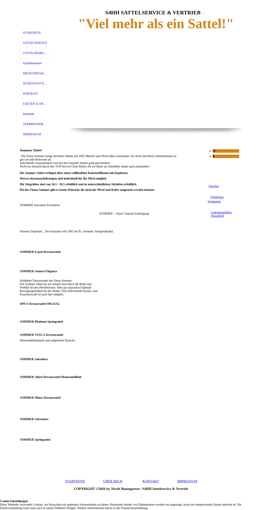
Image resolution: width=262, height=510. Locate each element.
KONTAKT (151, 481)
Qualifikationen (32, 63)
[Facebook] (213, 156)
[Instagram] (214, 151)
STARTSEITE (32, 32)
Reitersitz (28, 114)
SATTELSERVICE (35, 42)
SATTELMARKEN (35, 53)
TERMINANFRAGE (35, 124)
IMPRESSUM (32, 134)
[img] (35, 14)
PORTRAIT (30, 93)
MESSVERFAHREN (35, 73)
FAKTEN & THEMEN (35, 103)
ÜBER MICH (112, 481)
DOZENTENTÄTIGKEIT (35, 83)
